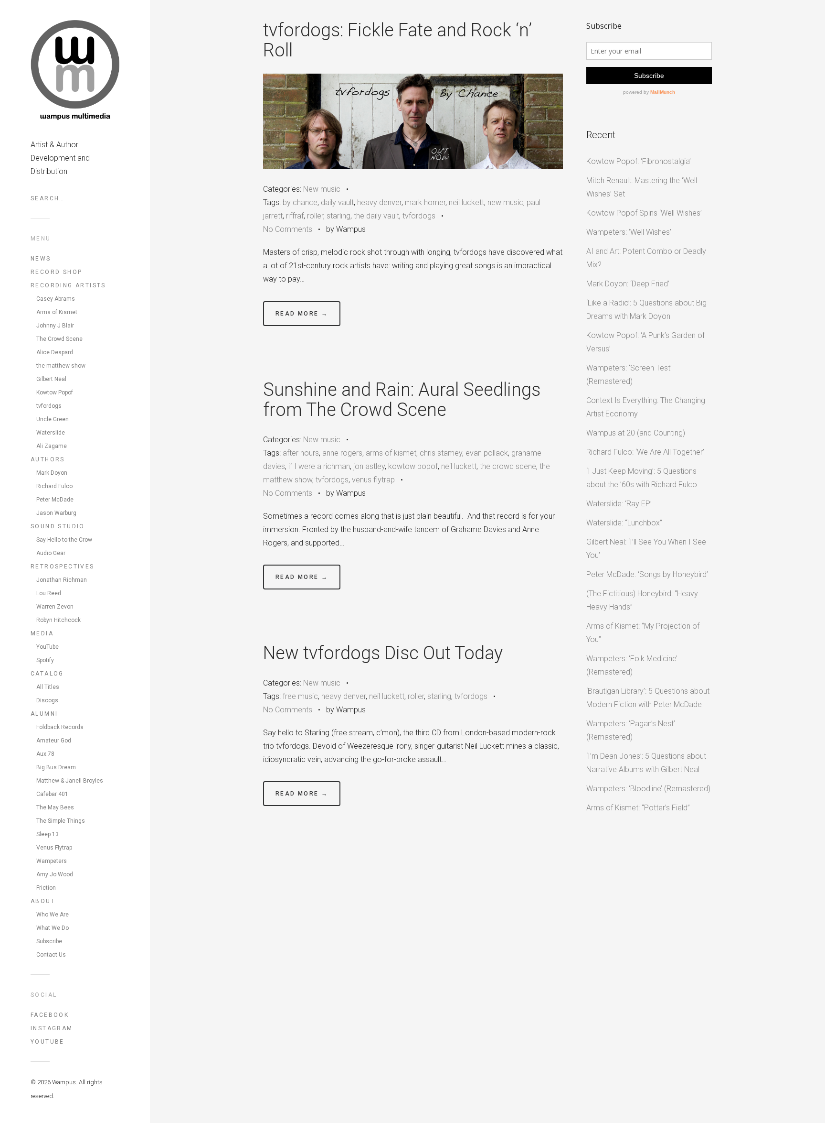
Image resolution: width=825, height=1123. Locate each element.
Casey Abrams (55, 298)
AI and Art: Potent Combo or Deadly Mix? (646, 258)
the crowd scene (508, 466)
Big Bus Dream (56, 767)
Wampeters (51, 861)
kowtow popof (413, 466)
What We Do (52, 928)
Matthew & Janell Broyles (69, 780)
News (41, 258)
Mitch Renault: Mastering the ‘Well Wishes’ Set (641, 187)
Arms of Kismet (56, 312)
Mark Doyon (51, 472)
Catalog (47, 673)
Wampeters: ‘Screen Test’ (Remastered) (629, 374)
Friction (46, 887)
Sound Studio (58, 526)
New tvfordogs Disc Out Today (383, 653)
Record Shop (56, 272)
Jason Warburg (56, 513)
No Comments (287, 229)
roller (315, 215)
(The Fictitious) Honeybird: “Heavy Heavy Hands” (642, 600)
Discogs (47, 700)
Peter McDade (55, 499)
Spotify (45, 660)
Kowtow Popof (54, 392)
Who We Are (52, 914)
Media (42, 633)
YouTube (47, 646)
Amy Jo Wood (54, 874)
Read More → (301, 313)
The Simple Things (60, 821)
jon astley (369, 466)
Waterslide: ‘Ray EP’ (619, 503)
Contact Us (51, 954)
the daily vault (376, 215)
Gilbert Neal (51, 379)
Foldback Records (60, 727)
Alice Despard (54, 352)
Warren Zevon (55, 606)
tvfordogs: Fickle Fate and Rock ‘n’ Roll (397, 40)
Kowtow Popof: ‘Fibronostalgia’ (638, 161)
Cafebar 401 (52, 794)
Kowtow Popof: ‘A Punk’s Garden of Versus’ (645, 342)
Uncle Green (52, 419)
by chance (300, 202)
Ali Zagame (51, 446)
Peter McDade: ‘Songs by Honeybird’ (647, 574)
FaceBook (50, 1015)
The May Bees (55, 807)
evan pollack (486, 453)
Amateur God (53, 740)
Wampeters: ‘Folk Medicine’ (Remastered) (631, 665)
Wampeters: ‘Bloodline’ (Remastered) (648, 788)
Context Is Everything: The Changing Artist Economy (645, 407)
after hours (301, 453)
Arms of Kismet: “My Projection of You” (642, 632)
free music (300, 696)
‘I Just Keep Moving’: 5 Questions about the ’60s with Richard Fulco (641, 478)
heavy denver (379, 202)
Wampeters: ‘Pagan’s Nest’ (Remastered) (630, 730)
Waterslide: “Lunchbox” (624, 522)
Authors (48, 459)
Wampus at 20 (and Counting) (635, 432)
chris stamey (441, 453)
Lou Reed (48, 593)
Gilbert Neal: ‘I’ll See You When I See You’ (646, 548)
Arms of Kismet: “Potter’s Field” (638, 807)
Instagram (52, 1028)
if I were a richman (319, 466)
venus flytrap (373, 479)
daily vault (337, 202)
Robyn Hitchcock (58, 620)
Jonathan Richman (61, 580)
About (43, 901)
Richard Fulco (54, 486)
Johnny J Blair (55, 325)
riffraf (295, 215)
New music (321, 189)
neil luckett (466, 202)
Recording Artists (68, 285)
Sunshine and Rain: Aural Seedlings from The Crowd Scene (401, 399)
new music (505, 202)
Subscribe (49, 941)
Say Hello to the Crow (64, 539)
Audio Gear (50, 553)
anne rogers (342, 453)
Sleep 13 (47, 834)
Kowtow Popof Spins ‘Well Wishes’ (644, 213)
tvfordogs (49, 406)
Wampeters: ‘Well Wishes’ (628, 232)
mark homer (425, 202)
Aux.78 (45, 754)
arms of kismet (391, 453)
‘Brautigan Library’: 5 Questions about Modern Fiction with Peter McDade (647, 698)
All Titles (47, 687)
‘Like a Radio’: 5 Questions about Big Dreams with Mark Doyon (646, 309)
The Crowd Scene (59, 339)
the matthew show (60, 365)
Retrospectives (63, 566)
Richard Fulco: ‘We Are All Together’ (645, 452)
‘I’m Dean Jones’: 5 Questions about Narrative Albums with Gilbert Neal (646, 763)
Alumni (44, 713)
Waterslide (50, 432)
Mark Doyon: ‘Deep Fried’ (627, 283)
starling (338, 215)
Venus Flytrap (54, 847)
